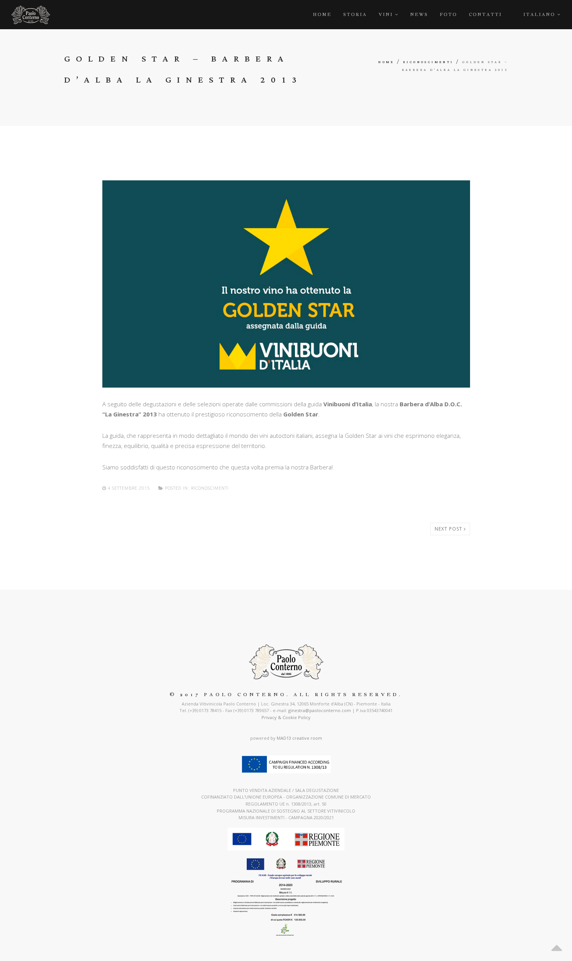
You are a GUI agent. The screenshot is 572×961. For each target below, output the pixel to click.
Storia (355, 14)
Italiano (540, 14)
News (419, 14)
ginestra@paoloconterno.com (319, 710)
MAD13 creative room (299, 738)
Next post (449, 528)
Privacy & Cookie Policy (286, 717)
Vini (386, 14)
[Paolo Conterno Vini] (30, 14)
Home (322, 14)
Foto (448, 14)
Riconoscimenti (428, 62)
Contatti (485, 14)
